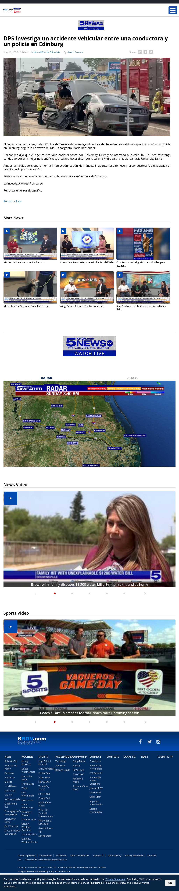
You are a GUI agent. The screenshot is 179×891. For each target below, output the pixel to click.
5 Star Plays (44, 793)
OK (170, 883)
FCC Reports (96, 773)
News (8, 756)
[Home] (23, 10)
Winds (25, 788)
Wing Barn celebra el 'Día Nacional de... (82, 306)
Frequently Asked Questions (95, 780)
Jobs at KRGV (96, 788)
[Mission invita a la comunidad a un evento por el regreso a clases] (30, 244)
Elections (9, 773)
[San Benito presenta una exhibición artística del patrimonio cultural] (143, 287)
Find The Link (11, 826)
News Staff (95, 792)
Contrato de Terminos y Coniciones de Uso (46, 859)
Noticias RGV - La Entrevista (45, 52)
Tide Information (28, 794)
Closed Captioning (26, 855)
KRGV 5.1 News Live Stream (12, 832)
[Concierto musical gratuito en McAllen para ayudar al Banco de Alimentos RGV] (143, 244)
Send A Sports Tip (45, 830)
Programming (63, 756)
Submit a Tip (11, 761)
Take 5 (144, 756)
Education (10, 777)
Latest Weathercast (28, 770)
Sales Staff (95, 796)
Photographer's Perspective (13, 813)
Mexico (8, 781)
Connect (95, 756)
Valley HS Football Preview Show (45, 813)
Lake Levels (28, 800)
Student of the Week (80, 788)
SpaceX (8, 794)
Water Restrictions (28, 806)
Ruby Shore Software (59, 871)
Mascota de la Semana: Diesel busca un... (26, 306)
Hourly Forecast (26, 763)
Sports (43, 756)
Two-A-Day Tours (43, 788)
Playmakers (44, 777)
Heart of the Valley (11, 767)
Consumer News (10, 820)
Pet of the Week (78, 780)
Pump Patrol (79, 761)
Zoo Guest (78, 774)
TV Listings (60, 761)
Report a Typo (12, 201)
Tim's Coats (78, 769)
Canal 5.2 (129, 756)
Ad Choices (61, 855)
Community (80, 756)
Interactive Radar (27, 778)
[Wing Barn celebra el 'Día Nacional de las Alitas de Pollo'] (87, 287)
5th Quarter (44, 781)
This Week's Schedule (44, 822)
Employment (46, 855)
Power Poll (44, 798)
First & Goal (44, 773)
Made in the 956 (11, 805)
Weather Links (29, 819)
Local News (10, 786)
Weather (27, 756)
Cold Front (10, 790)
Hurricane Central (27, 813)
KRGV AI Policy (114, 855)
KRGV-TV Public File (79, 855)
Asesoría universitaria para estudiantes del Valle (87, 262)
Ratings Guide (62, 769)
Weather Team (29, 834)
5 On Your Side (12, 799)
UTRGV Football (46, 768)
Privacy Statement (134, 855)
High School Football (44, 763)
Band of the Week (44, 804)
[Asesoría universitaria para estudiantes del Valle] (87, 244)
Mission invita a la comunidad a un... (23, 262)
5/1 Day (76, 765)
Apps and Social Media (96, 803)
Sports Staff (44, 835)
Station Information (96, 810)
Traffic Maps (28, 783)
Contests (112, 756)
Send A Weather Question (26, 827)
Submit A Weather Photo (29, 840)
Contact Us (95, 761)
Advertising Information (96, 767)
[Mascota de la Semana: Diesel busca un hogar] (30, 287)
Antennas (60, 765)
